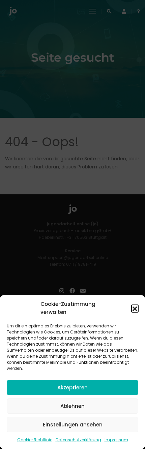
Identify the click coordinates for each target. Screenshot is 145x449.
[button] (135, 308)
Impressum (116, 440)
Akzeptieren (72, 387)
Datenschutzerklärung (78, 440)
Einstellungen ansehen (73, 424)
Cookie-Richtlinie (34, 440)
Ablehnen (72, 406)
